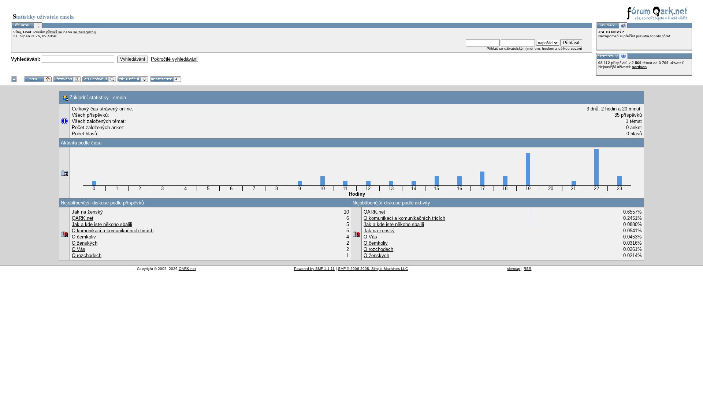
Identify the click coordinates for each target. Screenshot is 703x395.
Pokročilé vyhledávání (174, 59)
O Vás (78, 249)
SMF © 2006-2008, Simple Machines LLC (373, 269)
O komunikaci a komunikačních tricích (112, 230)
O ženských (84, 243)
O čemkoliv (84, 237)
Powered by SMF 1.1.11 (314, 269)
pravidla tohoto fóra (652, 36)
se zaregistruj (84, 32)
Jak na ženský (87, 212)
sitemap (513, 269)
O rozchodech (86, 255)
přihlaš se (54, 32)
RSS (527, 269)
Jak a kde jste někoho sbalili (102, 224)
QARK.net (82, 218)
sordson (639, 67)
